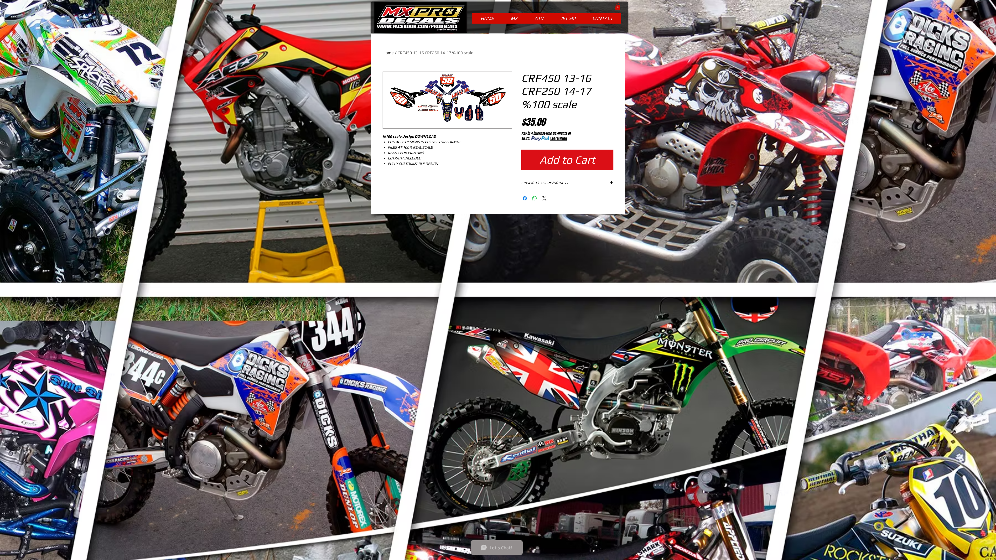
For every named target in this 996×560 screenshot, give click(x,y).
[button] (617, 6)
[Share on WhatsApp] (534, 198)
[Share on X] (544, 198)
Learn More (558, 138)
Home (388, 52)
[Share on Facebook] (525, 198)
